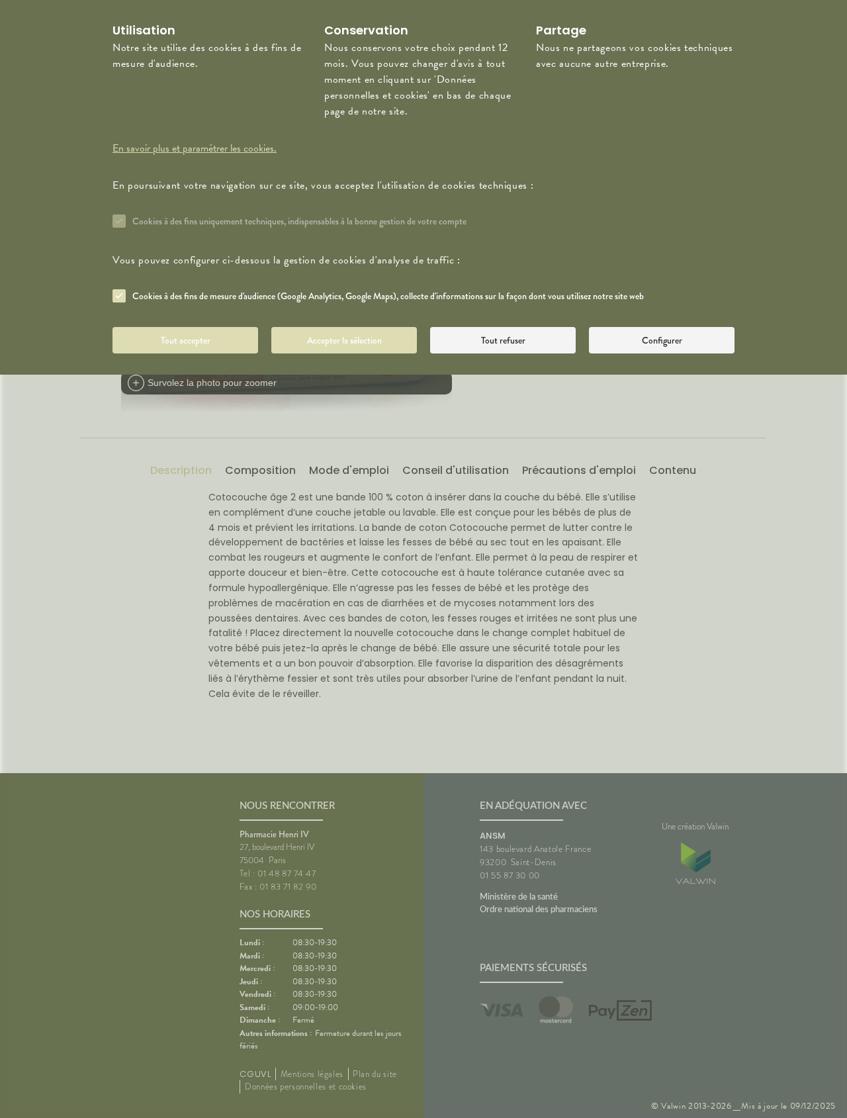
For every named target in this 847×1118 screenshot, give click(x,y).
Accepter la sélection (344, 340)
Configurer (662, 340)
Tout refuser (503, 340)
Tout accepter (185, 340)
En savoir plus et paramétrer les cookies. (194, 148)
